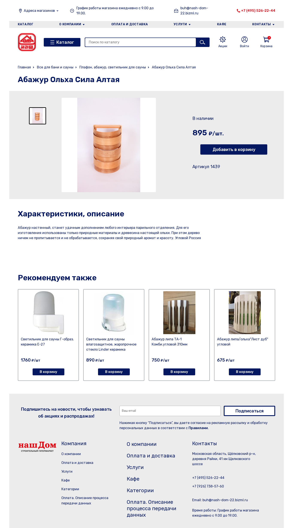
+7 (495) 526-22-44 (258, 11)
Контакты (261, 24)
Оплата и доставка (129, 24)
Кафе (222, 24)
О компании (70, 24)
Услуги (180, 24)
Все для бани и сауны (55, 67)
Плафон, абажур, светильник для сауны (112, 67)
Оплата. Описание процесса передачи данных (151, 508)
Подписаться (249, 410)
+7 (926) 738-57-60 (208, 486)
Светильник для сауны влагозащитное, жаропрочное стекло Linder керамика (111, 344)
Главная (24, 67)
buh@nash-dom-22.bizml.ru (194, 10)
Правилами (198, 428)
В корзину (48, 372)
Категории (70, 489)
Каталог (25, 24)
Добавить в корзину (234, 149)
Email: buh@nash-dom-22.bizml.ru (220, 500)
